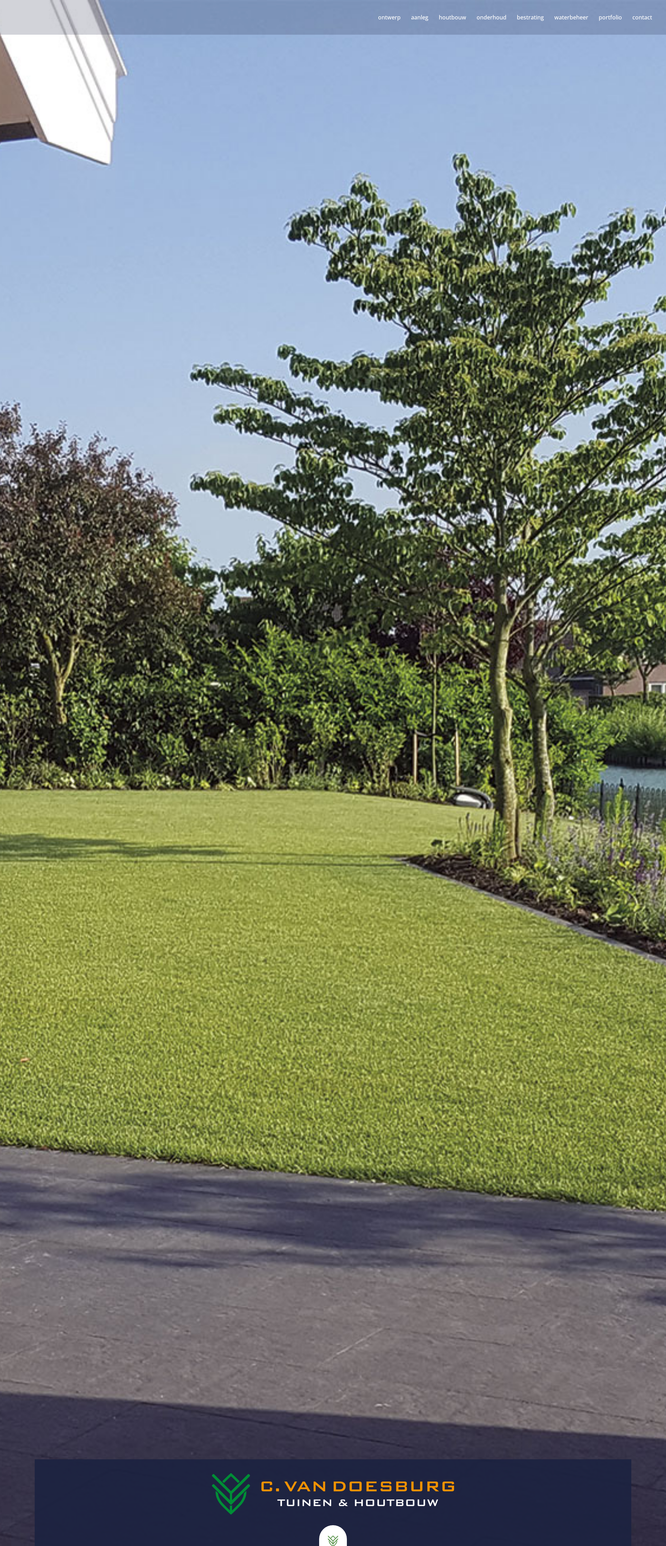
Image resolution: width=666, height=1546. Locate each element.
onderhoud (491, 17)
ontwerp (389, 17)
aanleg (419, 17)
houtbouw (452, 17)
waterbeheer (571, 17)
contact (642, 17)
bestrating (530, 17)
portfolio (610, 17)
